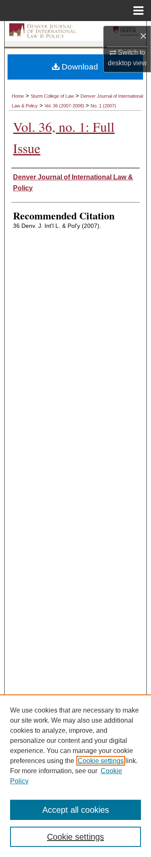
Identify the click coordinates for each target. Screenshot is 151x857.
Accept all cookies (75, 809)
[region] (75, 775)
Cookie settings (101, 760)
